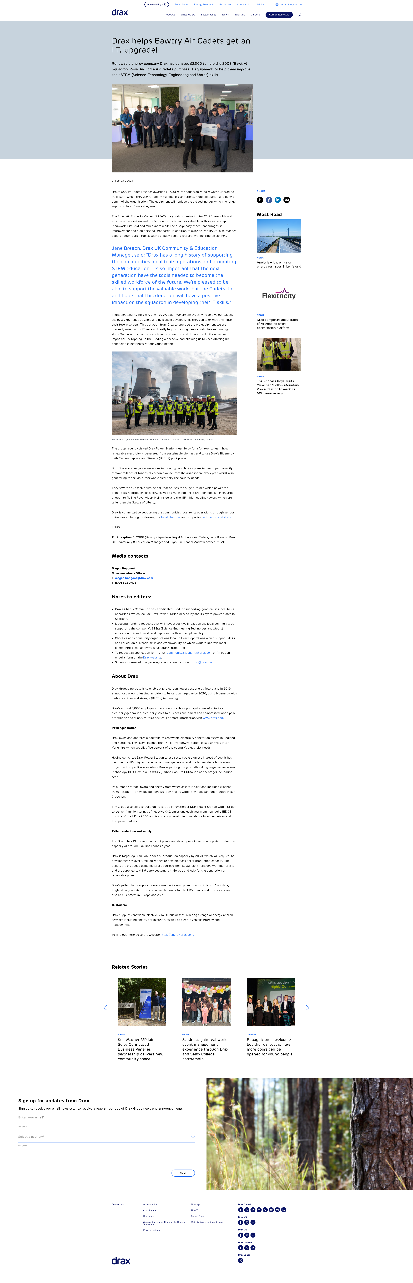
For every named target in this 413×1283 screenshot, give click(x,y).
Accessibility (150, 1204)
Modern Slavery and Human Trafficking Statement (164, 1223)
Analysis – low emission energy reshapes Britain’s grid (279, 264)
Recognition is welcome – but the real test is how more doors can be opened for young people (270, 1047)
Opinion (251, 1034)
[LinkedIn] (278, 200)
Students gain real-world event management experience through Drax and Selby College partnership (205, 1049)
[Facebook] (269, 200)
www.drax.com (213, 718)
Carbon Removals (279, 14)
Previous (105, 1007)
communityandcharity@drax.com (189, 652)
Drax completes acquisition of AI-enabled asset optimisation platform (277, 324)
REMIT (194, 1210)
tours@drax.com (203, 662)
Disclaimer (149, 1216)
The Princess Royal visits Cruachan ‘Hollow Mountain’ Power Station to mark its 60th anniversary (278, 387)
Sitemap (195, 1204)
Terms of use (197, 1216)
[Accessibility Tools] (156, 4)
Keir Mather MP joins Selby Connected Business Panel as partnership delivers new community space (140, 1049)
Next (307, 1007)
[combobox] (106, 1139)
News (260, 257)
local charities (171, 517)
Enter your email (31, 1117)
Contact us (118, 1204)
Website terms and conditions (207, 1222)
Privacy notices (151, 1230)
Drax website (152, 657)
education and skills (217, 517)
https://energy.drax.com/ (177, 935)
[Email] (286, 200)
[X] (260, 200)
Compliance (149, 1210)
